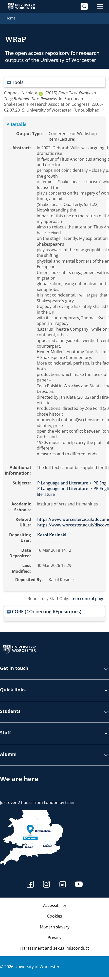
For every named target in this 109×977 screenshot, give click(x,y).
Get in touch (14, 668)
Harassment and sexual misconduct (54, 948)
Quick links (13, 690)
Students (10, 711)
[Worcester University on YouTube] (79, 885)
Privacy (54, 937)
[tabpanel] (54, 354)
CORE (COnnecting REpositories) (46, 611)
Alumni (8, 754)
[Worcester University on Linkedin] (62, 885)
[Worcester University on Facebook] (30, 885)
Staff (5, 733)
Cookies (54, 916)
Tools (17, 82)
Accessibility (54, 905)
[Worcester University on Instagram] (46, 885)
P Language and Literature (62, 483)
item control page (87, 598)
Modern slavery (54, 927)
